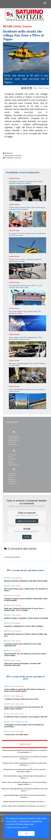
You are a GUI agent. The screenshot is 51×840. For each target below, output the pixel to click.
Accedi (26, 537)
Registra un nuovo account (27, 521)
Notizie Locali (12, 26)
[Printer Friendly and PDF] (40, 88)
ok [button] (26, 833)
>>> (30, 752)
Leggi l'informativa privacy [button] (17, 827)
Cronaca (27, 26)
